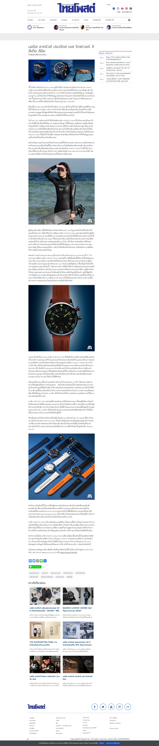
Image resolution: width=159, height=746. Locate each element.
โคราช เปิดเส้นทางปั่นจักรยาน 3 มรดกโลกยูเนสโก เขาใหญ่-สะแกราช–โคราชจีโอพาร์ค (118, 63)
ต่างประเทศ (75, 20)
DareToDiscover (34, 573)
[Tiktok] (131, 8)
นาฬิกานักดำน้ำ (34, 577)
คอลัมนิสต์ (53, 20)
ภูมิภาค (58, 731)
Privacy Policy (114, 728)
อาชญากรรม (86, 720)
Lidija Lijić (45, 573)
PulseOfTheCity (80, 573)
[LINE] (128, 707)
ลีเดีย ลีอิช (69, 577)
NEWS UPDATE (106, 53)
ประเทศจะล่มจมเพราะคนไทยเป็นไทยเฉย (69, 29)
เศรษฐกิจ (64, 20)
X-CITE (85, 723)
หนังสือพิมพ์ (97, 20)
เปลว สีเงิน (41, 20)
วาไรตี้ (57, 721)
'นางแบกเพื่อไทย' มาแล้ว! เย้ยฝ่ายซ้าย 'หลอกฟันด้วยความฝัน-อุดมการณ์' (118, 80)
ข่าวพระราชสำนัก (34, 731)
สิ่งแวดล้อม (59, 733)
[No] (157, 743)
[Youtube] (122, 8)
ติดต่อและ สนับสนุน (115, 723)
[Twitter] (118, 8)
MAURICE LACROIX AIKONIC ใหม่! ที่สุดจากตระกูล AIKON (77, 609)
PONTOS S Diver (68, 573)
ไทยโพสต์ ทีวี (110, 20)
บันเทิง (86, 20)
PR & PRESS (113, 718)
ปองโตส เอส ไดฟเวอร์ (47, 577)
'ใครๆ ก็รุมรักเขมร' (38, 28)
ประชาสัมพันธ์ (59, 728)
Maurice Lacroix (55, 573)
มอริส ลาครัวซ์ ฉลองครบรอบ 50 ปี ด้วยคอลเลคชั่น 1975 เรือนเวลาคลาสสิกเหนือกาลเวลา (78, 645)
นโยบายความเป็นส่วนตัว (113, 743)
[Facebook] (114, 8)
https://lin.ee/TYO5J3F (68, 552)
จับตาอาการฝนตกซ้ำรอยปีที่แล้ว (122, 28)
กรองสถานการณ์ (61, 718)
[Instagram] (126, 8)
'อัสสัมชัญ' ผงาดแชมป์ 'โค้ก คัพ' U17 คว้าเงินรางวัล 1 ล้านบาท (118, 69)
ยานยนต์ (85, 725)
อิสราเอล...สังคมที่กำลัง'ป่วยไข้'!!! (94, 29)
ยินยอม (102, 743)
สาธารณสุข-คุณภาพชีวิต (90, 728)
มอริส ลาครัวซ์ (60, 577)
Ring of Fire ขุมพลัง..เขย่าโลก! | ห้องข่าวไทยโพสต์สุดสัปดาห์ (118, 58)
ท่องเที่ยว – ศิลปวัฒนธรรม (63, 726)
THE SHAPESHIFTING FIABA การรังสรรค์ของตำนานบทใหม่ (43, 643)
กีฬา (57, 723)
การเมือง (30, 20)
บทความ (31, 726)
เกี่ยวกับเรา (113, 721)
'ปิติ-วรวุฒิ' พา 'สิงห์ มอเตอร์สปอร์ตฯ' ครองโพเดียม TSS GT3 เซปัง (118, 74)
